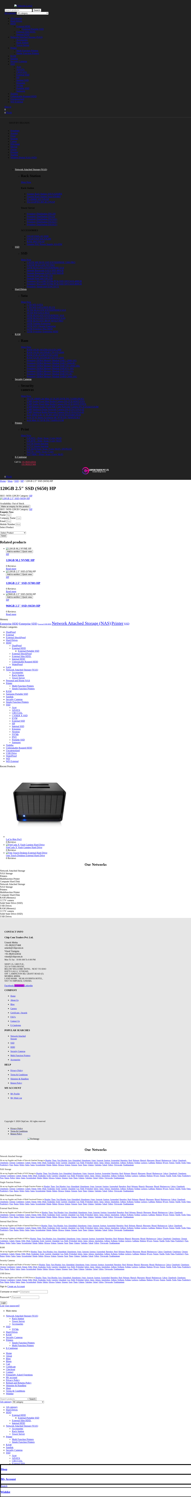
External (10, 635)
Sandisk (14, 58)
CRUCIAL (21, 72)
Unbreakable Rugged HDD (23, 96)
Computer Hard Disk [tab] (10, 881)
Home (3, 481)
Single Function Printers (27, 53)
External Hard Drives (9, 1208)
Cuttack (27, 1163)
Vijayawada (118, 1165)
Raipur (16, 1165)
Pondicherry (4, 1165)
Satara (32, 1165)
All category (16, 18)
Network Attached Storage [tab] (12, 870)
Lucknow (144, 1163)
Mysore (165, 1163)
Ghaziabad (71, 1163)
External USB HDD (44, 624)
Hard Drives (16, 21)
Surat (80, 1165)
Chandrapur (4, 1163)
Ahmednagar (86, 1160)
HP (18, 77)
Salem (27, 1165)
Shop (10, 481)
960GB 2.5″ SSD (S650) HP (23, 605)
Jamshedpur (115, 1163)
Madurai (159, 1163)
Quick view (27, 551)
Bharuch (143, 1160)
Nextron (16, 731)
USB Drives (5, 1273)
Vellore (110, 1165)
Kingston (20, 83)
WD (8, 758)
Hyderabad (89, 1163)
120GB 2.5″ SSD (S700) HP (23, 583)
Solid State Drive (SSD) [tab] (11, 903)
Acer (18, 66)
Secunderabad (40, 1165)
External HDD (23, 26)
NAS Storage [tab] (6, 873)
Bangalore (124, 1160)
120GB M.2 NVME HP (20, 560)
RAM (13, 56)
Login (3, 1303)
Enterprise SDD (28, 623)
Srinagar (74, 1165)
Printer (13, 48)
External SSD (22, 75)
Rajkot (22, 1165)
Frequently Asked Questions (19, 1374)
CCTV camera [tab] (7, 900)
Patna (188, 1163)
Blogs (8, 1361)
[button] (95, 1156)
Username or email (10, 1291)
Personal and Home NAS (18, 680)
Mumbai (48, 1160)
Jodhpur (123, 1163)
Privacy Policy (13, 1380)
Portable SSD (22, 88)
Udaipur (91, 1165)
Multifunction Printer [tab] (10, 879)
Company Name (8, 518)
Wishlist (5, 1492)
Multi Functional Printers (10, 1195)
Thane (54, 1160)
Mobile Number (8, 524)
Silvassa (61, 1165)
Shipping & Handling (16, 1385)
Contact (9, 1372)
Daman (33, 1163)
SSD (12, 64)
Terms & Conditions (15, 1391)
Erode (58, 1163)
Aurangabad (115, 1160)
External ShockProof (16, 637)
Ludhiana (151, 1163)
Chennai (12, 1163)
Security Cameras (18, 61)
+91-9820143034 (28, 462)
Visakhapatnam (128, 1165)
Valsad (104, 1165)
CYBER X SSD (20, 715)
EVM (14, 718)
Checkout (10, 1369)
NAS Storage (5, 1169)
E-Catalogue (12, 1348)
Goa (77, 1163)
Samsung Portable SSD (17, 694)
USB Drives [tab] (6, 905)
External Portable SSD (33, 29)
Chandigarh (182, 1160)
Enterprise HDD (9, 623)
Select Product (7, 527)
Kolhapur (130, 1163)
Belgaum (136, 1160)
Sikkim (54, 1165)
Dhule (44, 1163)
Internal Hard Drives (8, 1221)
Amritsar (107, 1160)
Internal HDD (23, 34)
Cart (8, 1364)
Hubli (82, 1163)
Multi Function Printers (27, 50)
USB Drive (11, 753)
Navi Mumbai (62, 1160)
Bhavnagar (151, 1160)
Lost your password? (10, 1305)
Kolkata (137, 1163)
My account (11, 1377)
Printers (9, 1340)
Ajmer (93, 1160)
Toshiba (14, 93)
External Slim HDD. (26, 32)
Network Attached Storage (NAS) (26, 37)
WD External (16, 101)
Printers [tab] (3, 876)
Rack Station (22, 42)
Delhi (39, 1163)
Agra (69, 1160)
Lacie (8, 667)
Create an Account (16, 1286)
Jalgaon (107, 1163)
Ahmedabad (76, 1160)
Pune (11, 1165)
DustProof (11, 632)
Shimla (48, 1165)
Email (3, 521)
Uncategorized (17, 99)
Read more (11, 568)
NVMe (19, 85)
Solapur (67, 1165)
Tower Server (22, 45)
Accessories (22, 40)
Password (5, 1297)
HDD (13, 23)
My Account (8, 1479)
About (9, 1356)
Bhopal (158, 1160)
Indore (96, 1163)
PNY (14, 737)
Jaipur (101, 1163)
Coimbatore (20, 1163)
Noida (183, 1163)
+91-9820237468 (28, 464)
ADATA (20, 69)
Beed (130, 1160)
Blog (8, 1358)
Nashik (177, 1163)
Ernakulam (51, 1163)
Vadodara (98, 1165)
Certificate (11, 1366)
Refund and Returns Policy (18, 1383)
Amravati (100, 1160)
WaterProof (17, 664)
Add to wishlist (13, 551)
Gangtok (64, 1163)
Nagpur (171, 1163)
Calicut (174, 1160)
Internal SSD (22, 80)
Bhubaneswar (166, 1160)
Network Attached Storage (11, 1156)
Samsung (20, 91)
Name (3, 515)
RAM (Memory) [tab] (8, 897)
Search (37, 10)
